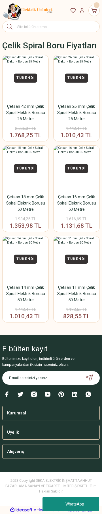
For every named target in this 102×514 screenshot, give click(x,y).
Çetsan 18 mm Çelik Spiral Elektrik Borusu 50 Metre (25, 203)
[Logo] (27, 10)
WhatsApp (74, 504)
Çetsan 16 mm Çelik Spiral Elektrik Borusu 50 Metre (76, 203)
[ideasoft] (21, 510)
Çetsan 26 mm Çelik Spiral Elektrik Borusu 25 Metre (76, 112)
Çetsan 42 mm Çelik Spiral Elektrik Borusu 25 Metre (25, 112)
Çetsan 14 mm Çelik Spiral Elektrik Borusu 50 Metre (25, 293)
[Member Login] (82, 10)
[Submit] (89, 378)
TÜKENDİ (25, 78)
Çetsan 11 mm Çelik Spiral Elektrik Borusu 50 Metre (76, 293)
